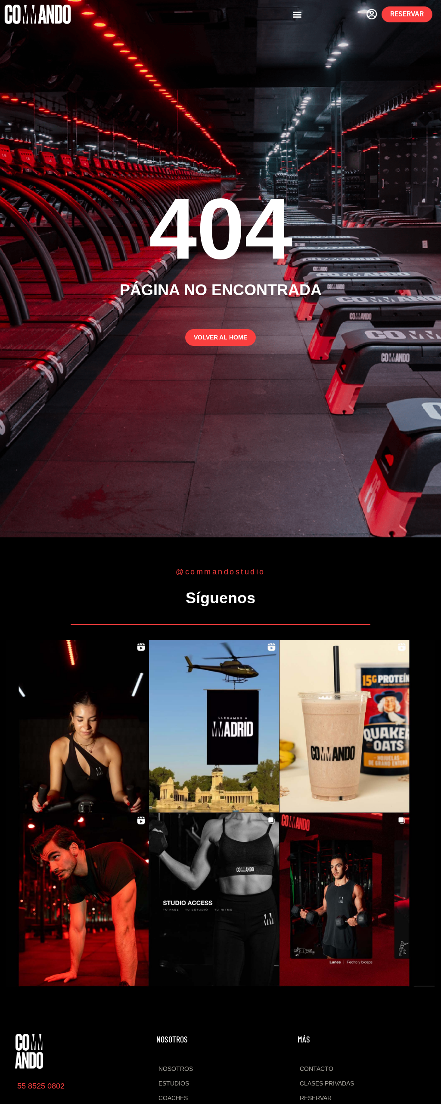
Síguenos (220, 598)
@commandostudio (220, 571)
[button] (297, 14)
